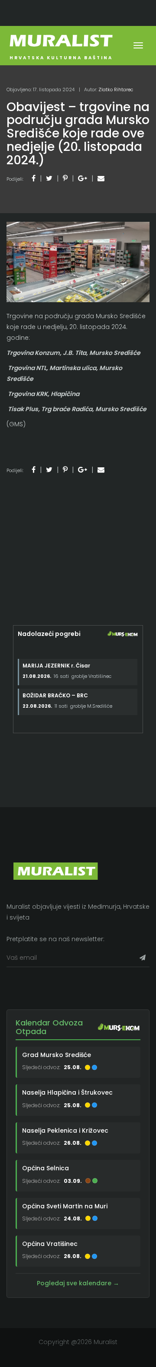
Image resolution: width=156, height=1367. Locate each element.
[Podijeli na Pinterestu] (65, 178)
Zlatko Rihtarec (115, 89)
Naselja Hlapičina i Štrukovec (67, 1092)
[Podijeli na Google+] (82, 178)
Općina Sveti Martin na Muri (64, 1206)
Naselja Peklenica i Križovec (65, 1130)
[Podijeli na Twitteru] (49, 178)
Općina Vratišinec (50, 1243)
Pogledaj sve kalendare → (78, 1283)
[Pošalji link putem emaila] (101, 178)
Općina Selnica (45, 1168)
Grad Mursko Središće (56, 1055)
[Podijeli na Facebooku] (34, 178)
